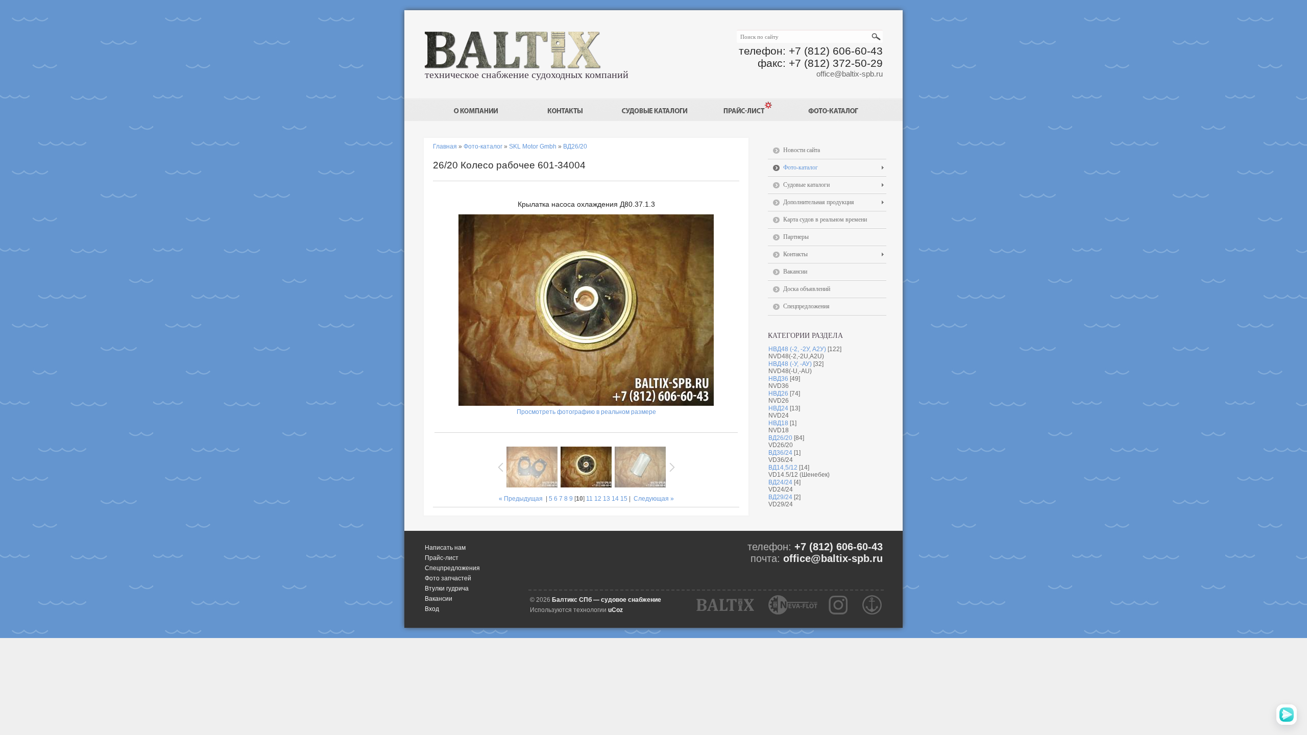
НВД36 (778, 378)
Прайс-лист (441, 557)
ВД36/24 (780, 452)
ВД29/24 (780, 497)
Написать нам (445, 547)
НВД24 (778, 408)
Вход (432, 608)
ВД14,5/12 (782, 467)
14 (615, 498)
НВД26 (778, 393)
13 (606, 498)
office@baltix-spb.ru (849, 73)
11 (589, 498)
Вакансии (438, 598)
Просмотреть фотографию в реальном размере (586, 411)
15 (623, 498)
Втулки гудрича (447, 588)
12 (597, 498)
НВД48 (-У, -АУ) (790, 364)
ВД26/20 (780, 438)
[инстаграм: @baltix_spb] (838, 605)
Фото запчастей (448, 578)
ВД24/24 (780, 482)
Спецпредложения (452, 568)
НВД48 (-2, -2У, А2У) (797, 349)
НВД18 (778, 423)
